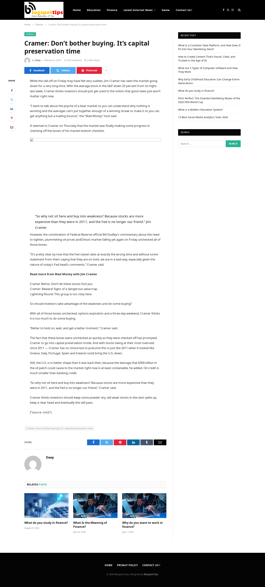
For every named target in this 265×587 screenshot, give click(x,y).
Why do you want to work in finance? (142, 525)
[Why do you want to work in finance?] (144, 505)
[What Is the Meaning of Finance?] (95, 505)
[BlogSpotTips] (43, 10)
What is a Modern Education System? (200, 109)
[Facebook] (11, 90)
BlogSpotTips (151, 574)
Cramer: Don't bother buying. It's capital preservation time (59, 428)
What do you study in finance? (46, 523)
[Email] (11, 127)
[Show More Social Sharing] (106, 70)
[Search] (239, 10)
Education (94, 10)
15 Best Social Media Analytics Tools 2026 (203, 117)
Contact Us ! (184, 10)
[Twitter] (11, 99)
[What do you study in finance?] (46, 505)
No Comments (74, 60)
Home (77, 10)
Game (166, 10)
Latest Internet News (138, 10)
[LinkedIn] (11, 108)
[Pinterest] (11, 118)
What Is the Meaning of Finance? (90, 525)
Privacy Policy (127, 565)
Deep (38, 60)
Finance (112, 10)
